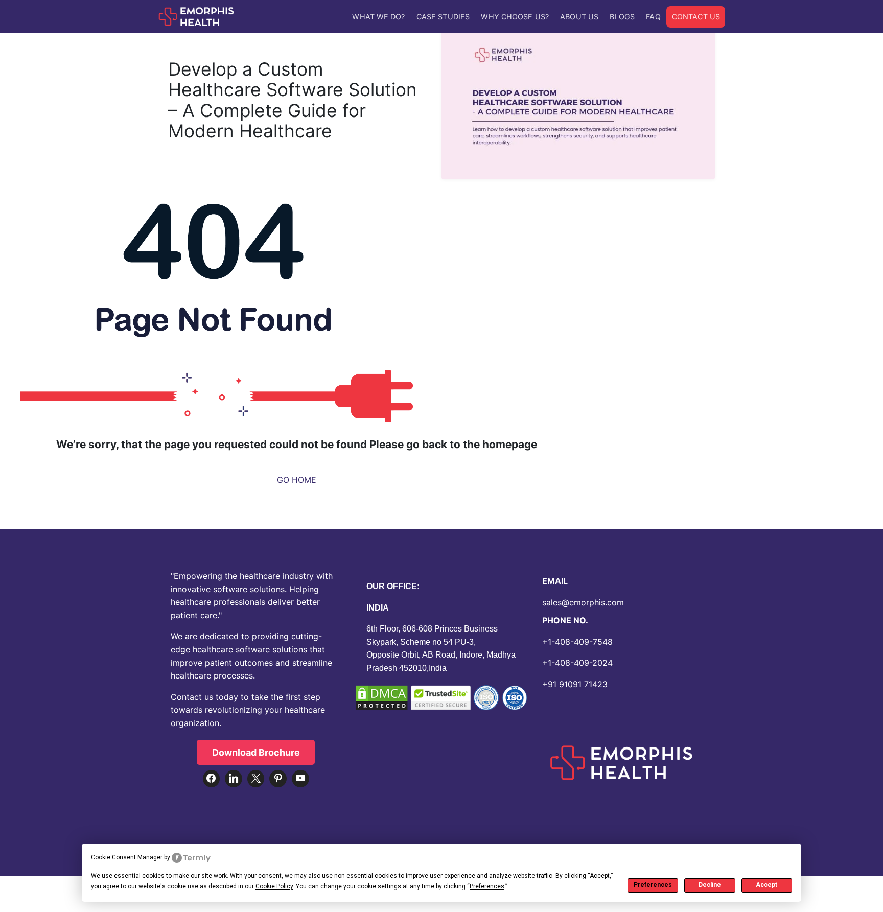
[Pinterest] (278, 778)
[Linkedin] (233, 778)
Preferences (653, 884)
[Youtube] (300, 778)
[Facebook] (211, 778)
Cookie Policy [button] (274, 886)
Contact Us (696, 16)
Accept (766, 884)
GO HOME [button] (296, 480)
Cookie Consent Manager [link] (126, 857)
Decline (710, 884)
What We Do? (378, 16)
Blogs (622, 16)
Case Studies (443, 16)
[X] (256, 778)
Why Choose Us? (514, 16)
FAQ (653, 16)
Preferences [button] (487, 886)
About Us (579, 16)
